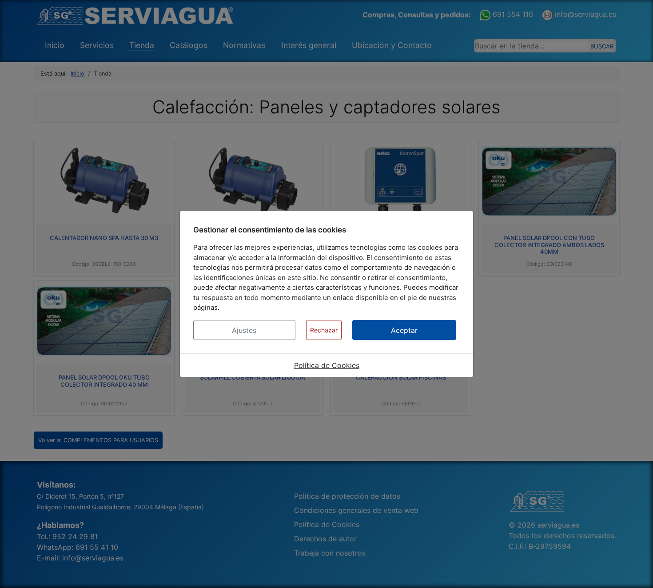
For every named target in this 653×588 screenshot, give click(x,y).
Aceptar (404, 330)
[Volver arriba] (637, 571)
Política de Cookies (326, 365)
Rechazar (324, 330)
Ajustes (244, 330)
